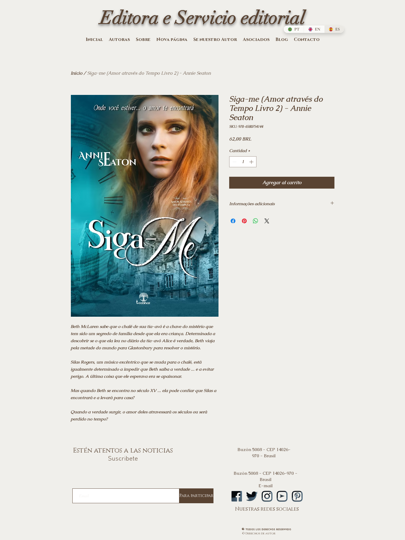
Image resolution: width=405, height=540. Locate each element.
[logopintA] (297, 496)
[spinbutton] (242, 162)
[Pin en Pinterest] (244, 220)
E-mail (266, 485)
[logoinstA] (267, 496)
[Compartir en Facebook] (233, 220)
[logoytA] (282, 496)
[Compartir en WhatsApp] (255, 220)
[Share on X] (266, 220)
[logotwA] (251, 496)
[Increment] (252, 162)
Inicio (76, 73)
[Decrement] (233, 162)
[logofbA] (236, 496)
